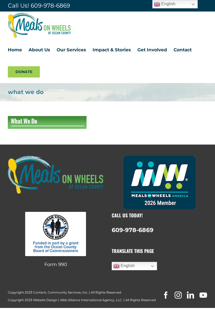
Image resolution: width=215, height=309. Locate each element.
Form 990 (55, 264)
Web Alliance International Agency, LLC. (91, 300)
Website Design (45, 300)
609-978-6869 (50, 5)
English (127, 265)
